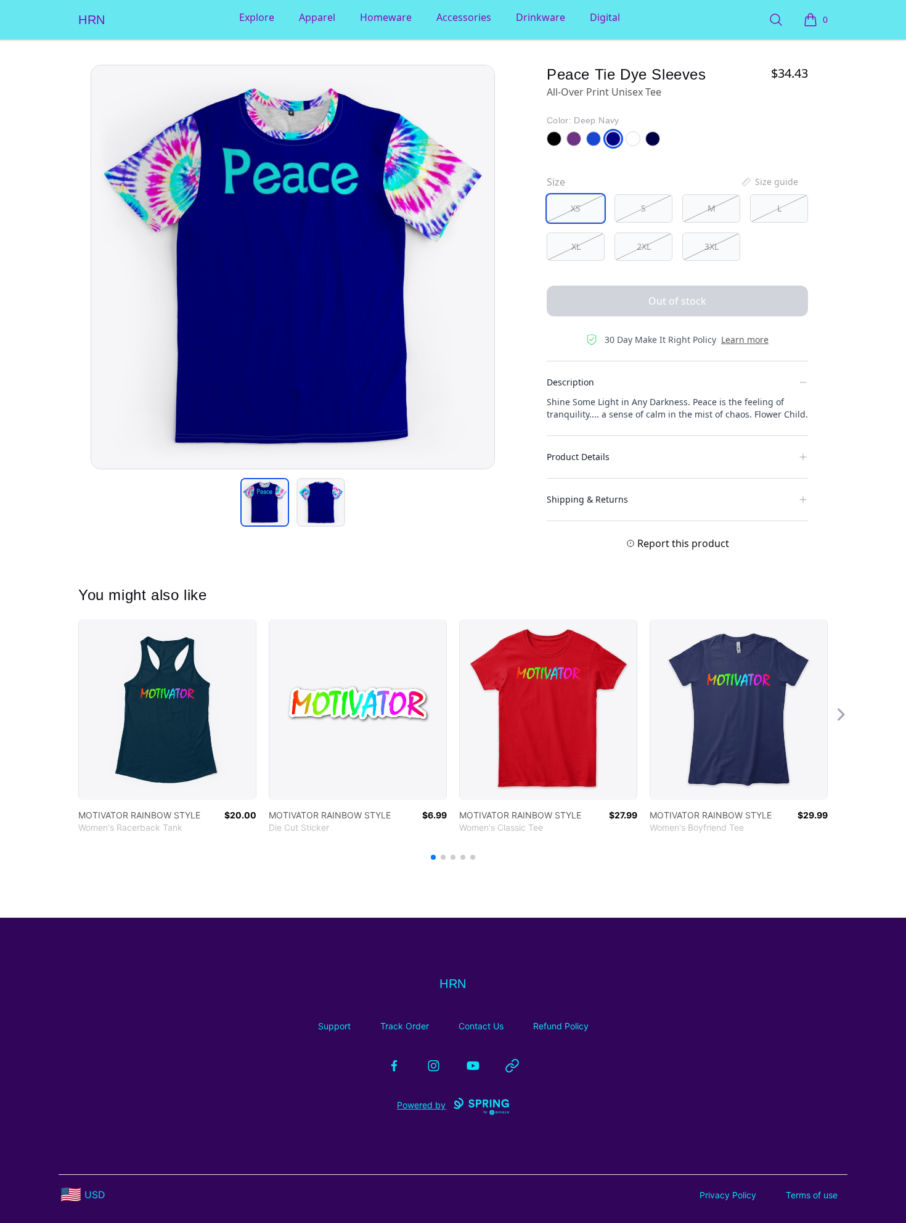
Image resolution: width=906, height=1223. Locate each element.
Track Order (404, 1026)
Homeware (386, 17)
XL (576, 246)
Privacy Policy (728, 1195)
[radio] (576, 208)
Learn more (745, 339)
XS (576, 208)
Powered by (421, 1105)
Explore (256, 17)
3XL (711, 246)
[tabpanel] (293, 267)
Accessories (463, 17)
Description (570, 382)
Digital (605, 17)
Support (334, 1026)
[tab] (265, 502)
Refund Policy (561, 1026)
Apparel (317, 17)
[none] (769, 182)
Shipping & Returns (587, 499)
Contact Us (481, 1026)
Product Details (578, 457)
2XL (644, 246)
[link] (167, 709)
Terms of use (812, 1195)
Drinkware (540, 17)
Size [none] (556, 182)
